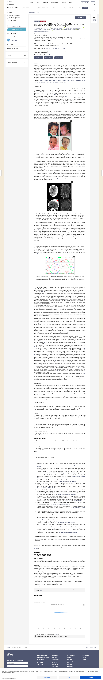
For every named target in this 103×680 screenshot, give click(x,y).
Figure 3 (39, 253)
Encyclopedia (70, 666)
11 (34, 346)
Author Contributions (13, 11)
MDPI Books (69, 659)
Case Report (11, 4)
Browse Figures (48, 57)
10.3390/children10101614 (33, 12)
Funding (10, 12)
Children (9, 647)
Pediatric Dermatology (54, 54)
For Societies (55, 666)
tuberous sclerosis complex (55, 82)
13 (55, 360)
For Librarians (55, 662)
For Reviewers (55, 659)
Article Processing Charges (43, 657)
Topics (38, 2)
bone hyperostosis (76, 80)
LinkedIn (84, 657)
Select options (11, 663)
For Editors (54, 661)
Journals (31, 2)
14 (79, 367)
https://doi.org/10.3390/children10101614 (55, 48)
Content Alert (93, 647)
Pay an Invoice (40, 659)
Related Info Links (11, 45)
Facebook (84, 659)
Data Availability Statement (14, 17)
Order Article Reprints (80, 17)
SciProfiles (69, 664)
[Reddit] (48, 555)
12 (34, 354)
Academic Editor (11, 36)
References (11, 22)
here (41, 590)
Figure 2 (46, 175)
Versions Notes (59, 57)
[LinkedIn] (40, 555)
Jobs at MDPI (40, 664)
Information (45, 2)
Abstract (10, 1)
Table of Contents (12, 62)
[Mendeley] (50, 555)
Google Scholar (76, 465)
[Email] (35, 555)
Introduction (11, 3)
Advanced (92, 7)
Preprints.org (70, 661)
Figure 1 (83, 115)
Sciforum (69, 657)
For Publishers (55, 664)
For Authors (54, 657)
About (70, 2)
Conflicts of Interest (12, 20)
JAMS (68, 668)
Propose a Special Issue (17, 29)
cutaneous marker (44, 82)
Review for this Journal (16, 26)
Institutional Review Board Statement (16, 14)
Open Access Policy (41, 661)
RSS (87, 647)
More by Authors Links (12, 48)
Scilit (68, 662)
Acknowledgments (12, 18)
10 (59, 332)
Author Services (55, 2)
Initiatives (64, 2)
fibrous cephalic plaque (46, 80)
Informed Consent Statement (14, 15)
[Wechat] (45, 555)
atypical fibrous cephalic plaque (61, 80)
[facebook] (43, 555)
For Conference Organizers (58, 668)
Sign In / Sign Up (85, 2)
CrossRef (83, 465)
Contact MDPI (40, 662)
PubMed (39, 466)
